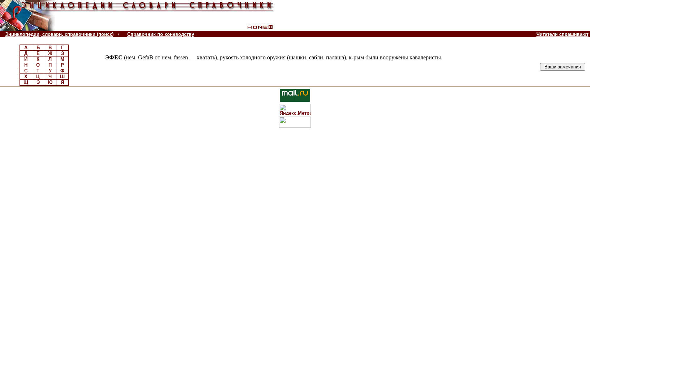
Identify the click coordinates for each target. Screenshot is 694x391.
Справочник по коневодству (160, 34)
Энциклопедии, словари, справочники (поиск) (59, 34)
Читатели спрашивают (562, 34)
